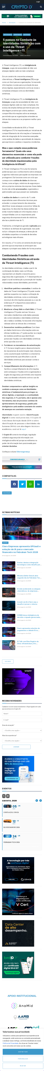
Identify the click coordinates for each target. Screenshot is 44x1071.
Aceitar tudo (23, 1052)
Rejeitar (23, 1066)
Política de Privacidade (10, 1043)
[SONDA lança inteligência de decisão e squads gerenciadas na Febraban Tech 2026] (8, 619)
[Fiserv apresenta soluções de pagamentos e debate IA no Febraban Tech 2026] (8, 632)
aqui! (24, 429)
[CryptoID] (22, 6)
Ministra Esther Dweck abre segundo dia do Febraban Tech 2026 (29, 578)
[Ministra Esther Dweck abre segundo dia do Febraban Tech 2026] (8, 579)
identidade (7, 493)
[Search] (41, 6)
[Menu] (3, 6)
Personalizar (23, 1059)
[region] (22, 1049)
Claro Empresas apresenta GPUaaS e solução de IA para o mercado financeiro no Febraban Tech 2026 (21, 549)
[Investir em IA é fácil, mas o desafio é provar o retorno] (8, 606)
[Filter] (8, 796)
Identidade (17, 34)
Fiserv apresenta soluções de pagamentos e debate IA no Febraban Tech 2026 (28, 630)
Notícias (27, 34)
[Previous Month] (36, 800)
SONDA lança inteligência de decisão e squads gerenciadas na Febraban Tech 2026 (29, 617)
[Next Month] (40, 800)
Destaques (8, 34)
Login (38, 2)
